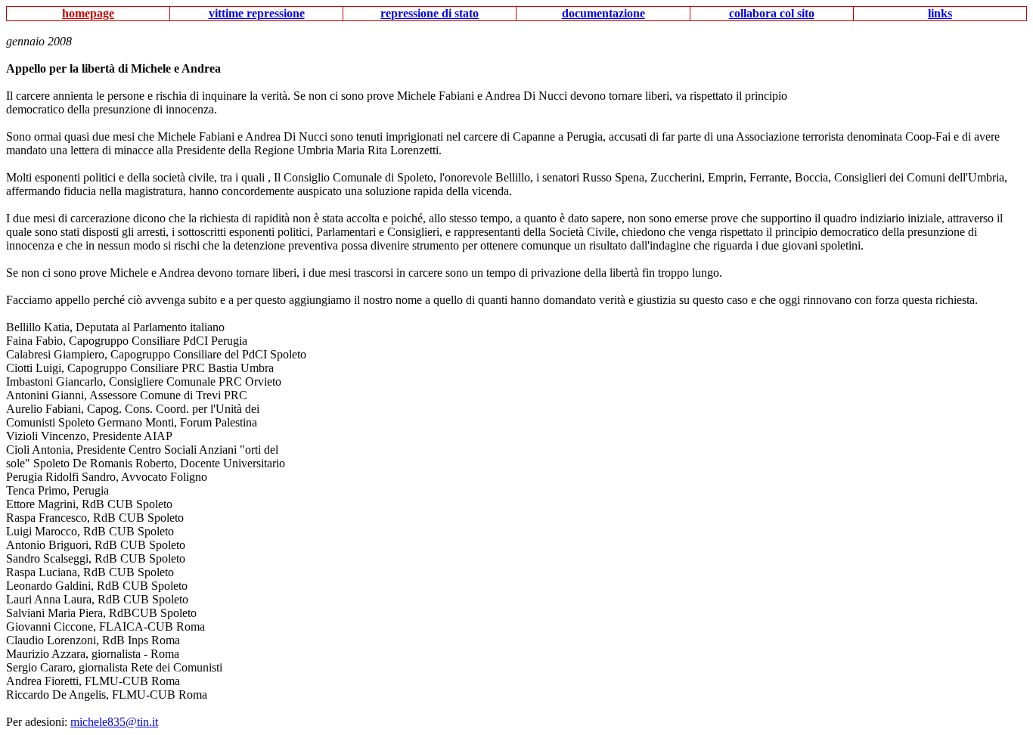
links (940, 13)
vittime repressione (257, 13)
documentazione (603, 13)
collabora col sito (771, 13)
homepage (88, 13)
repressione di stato (429, 13)
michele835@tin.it (114, 721)
